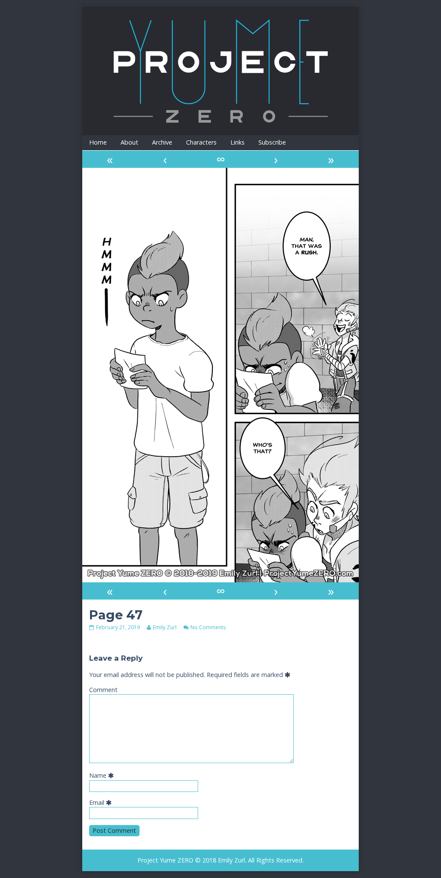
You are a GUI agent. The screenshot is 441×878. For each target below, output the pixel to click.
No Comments (208, 627)
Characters (201, 142)
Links (237, 142)
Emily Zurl (164, 627)
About (129, 142)
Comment (103, 690)
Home (98, 142)
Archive (162, 142)
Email (102, 802)
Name (103, 775)
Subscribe (272, 142)
